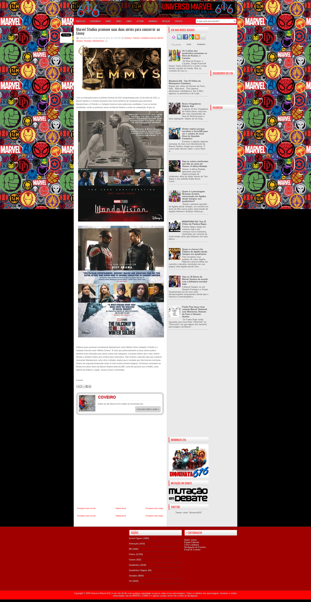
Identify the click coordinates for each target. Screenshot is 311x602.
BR (130, 549)
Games (132, 559)
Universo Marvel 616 (100, 593)
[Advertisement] (188, 386)
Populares (176, 44)
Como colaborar (191, 545)
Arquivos (201, 44)
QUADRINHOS (95, 21)
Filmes (132, 554)
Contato (178, 21)
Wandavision (98, 41)
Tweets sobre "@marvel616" (188, 512)
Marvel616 (80, 21)
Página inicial (121, 508)
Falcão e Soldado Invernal (144, 38)
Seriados (88, 41)
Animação (133, 543)
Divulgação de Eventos (195, 547)
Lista (189, 44)
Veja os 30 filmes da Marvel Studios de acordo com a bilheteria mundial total (195, 280)
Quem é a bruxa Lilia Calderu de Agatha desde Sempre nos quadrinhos (194, 251)
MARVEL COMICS (141, 596)
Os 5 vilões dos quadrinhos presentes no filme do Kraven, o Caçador (194, 54)
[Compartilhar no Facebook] (86, 386)
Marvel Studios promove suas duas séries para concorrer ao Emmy (118, 31)
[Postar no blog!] (80, 386)
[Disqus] (120, 461)
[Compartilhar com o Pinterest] (90, 386)
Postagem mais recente (86, 508)
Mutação (166, 21)
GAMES (129, 21)
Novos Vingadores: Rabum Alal (191, 105)
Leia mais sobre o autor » (148, 409)
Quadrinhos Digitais (138, 570)
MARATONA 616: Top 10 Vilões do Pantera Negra (194, 222)
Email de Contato (192, 549)
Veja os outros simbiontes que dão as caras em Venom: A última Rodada (195, 163)
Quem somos (190, 540)
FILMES (108, 21)
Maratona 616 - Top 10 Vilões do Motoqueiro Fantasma (185, 82)
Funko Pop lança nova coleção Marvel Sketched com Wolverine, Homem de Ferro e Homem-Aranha (194, 312)
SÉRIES (118, 21)
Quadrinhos (134, 565)
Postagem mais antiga (154, 508)
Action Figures (136, 538)
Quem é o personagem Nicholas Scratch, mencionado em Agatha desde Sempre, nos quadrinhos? (194, 196)
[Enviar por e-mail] (77, 386)
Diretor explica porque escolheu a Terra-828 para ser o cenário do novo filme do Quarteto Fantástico (195, 134)
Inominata (153, 21)
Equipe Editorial (191, 542)
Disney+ (128, 38)
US (130, 581)
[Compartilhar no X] (83, 386)
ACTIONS (140, 21)
